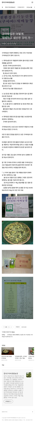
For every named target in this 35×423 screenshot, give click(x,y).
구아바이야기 (21, 7)
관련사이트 (4, 412)
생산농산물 (29, 7)
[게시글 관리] (11, 327)
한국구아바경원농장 (8, 2)
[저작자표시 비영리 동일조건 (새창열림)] (23, 327)
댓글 (3, 365)
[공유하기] (9, 327)
